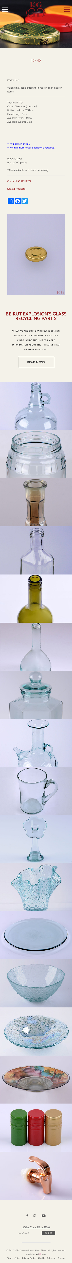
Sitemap (51, 1258)
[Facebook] (29, 1216)
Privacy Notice (29, 1258)
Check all (19, 181)
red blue (41, 1254)
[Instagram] (37, 1216)
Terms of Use (13, 1258)
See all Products (16, 188)
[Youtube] (43, 1216)
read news (36, 362)
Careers (61, 1258)
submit (48, 1233)
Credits (41, 1258)
